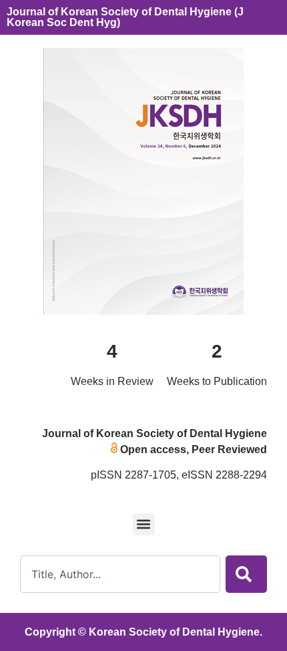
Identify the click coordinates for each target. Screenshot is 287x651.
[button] (144, 524)
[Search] (246, 574)
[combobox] (120, 574)
